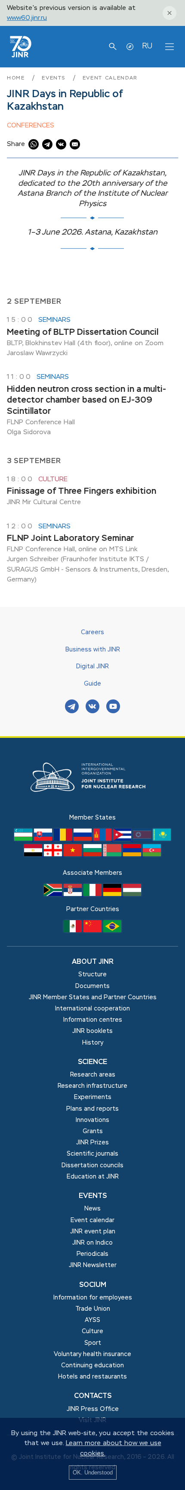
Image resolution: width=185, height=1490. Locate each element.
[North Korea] (143, 839)
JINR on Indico (92, 1243)
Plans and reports (92, 1109)
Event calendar (110, 78)
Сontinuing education (92, 1366)
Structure (92, 975)
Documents (92, 986)
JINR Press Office (93, 1409)
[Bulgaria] (93, 854)
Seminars (54, 320)
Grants (93, 1131)
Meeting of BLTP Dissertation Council (82, 332)
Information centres (92, 1020)
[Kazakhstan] (162, 839)
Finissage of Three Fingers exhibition (81, 491)
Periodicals (92, 1254)
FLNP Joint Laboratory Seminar (70, 538)
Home (17, 78)
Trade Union (92, 1309)
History (92, 1043)
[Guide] (130, 46)
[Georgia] (54, 854)
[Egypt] (34, 854)
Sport (92, 1343)
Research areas (92, 1075)
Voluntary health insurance (92, 1354)
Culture (53, 479)
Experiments (92, 1097)
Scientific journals (92, 1154)
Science (92, 1062)
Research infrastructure (92, 1086)
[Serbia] (73, 894)
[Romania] (64, 839)
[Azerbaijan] (152, 854)
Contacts (92, 1396)
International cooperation (92, 1009)
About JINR (93, 962)
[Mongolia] (103, 839)
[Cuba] (123, 839)
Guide (92, 684)
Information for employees (92, 1298)
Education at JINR (93, 1177)
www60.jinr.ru (27, 18)
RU (147, 46)
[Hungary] (132, 894)
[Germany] (113, 894)
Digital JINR (92, 667)
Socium (92, 1285)
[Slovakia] (44, 839)
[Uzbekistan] (24, 839)
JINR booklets (92, 1031)
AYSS (92, 1320)
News (92, 1209)
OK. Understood (93, 1472)
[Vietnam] (73, 854)
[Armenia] (133, 854)
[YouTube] (113, 707)
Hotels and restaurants (92, 1377)
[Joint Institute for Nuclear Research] (92, 808)
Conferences (30, 125)
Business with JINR (92, 650)
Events (55, 78)
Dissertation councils (92, 1166)
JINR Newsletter (93, 1265)
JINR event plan (92, 1232)
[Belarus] (113, 854)
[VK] (92, 707)
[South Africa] (54, 894)
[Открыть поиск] (112, 46)
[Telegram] (72, 707)
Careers (92, 632)
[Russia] (83, 839)
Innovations (92, 1120)
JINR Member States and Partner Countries (93, 997)
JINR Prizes (92, 1143)
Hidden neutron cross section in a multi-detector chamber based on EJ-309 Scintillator (86, 400)
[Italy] (93, 894)
